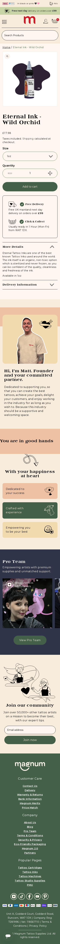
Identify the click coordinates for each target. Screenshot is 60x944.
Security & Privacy (30, 839)
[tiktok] (21, 896)
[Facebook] (29, 896)
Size (5, 148)
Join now (30, 740)
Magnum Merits (30, 803)
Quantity (8, 165)
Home (6, 47)
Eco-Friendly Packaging (30, 844)
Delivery (30, 790)
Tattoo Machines (30, 876)
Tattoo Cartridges (30, 867)
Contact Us (30, 785)
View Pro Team (30, 640)
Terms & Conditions (30, 835)
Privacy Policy (38, 925)
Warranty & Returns (30, 794)
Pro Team (30, 831)
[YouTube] (37, 896)
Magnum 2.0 (30, 848)
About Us (30, 822)
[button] (4, 21)
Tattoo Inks (30, 871)
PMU (30, 884)
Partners (30, 852)
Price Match (30, 807)
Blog (30, 826)
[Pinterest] (45, 896)
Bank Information (30, 798)
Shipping (28, 138)
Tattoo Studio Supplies (30, 880)
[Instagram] (13, 896)
